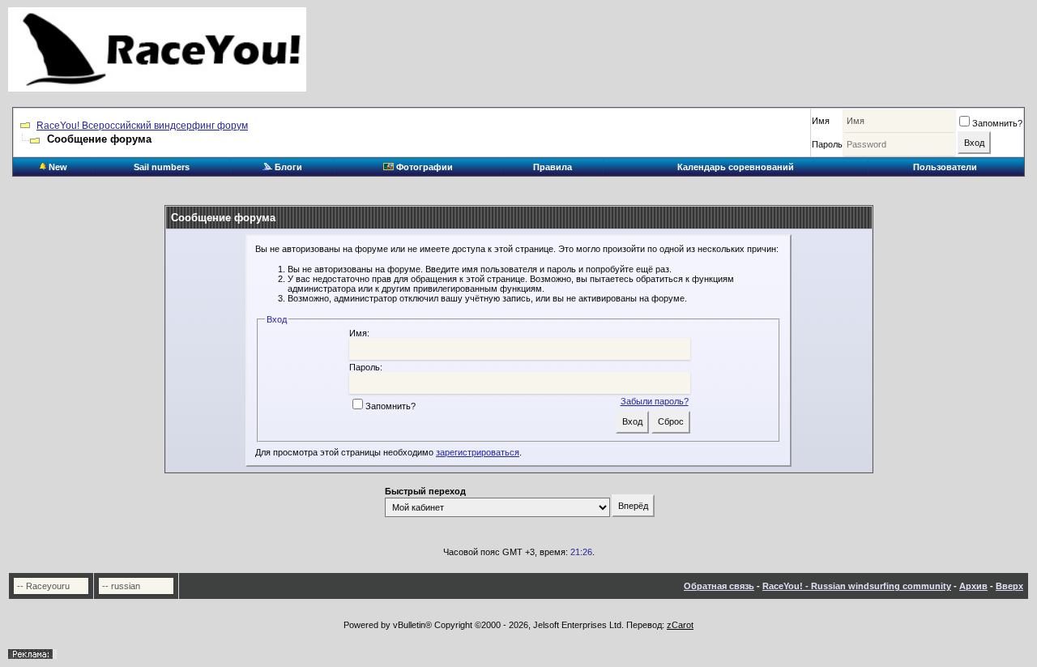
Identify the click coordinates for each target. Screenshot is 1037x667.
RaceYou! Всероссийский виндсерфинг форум (142, 125)
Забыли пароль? (655, 401)
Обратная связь (719, 586)
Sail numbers (162, 167)
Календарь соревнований (735, 167)
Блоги (287, 167)
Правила (552, 167)
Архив (973, 586)
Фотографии (423, 167)
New (56, 167)
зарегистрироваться (477, 452)
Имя (821, 121)
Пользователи (945, 167)
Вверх (1009, 586)
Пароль (827, 144)
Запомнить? (997, 123)
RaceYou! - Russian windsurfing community (856, 586)
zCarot (680, 625)
